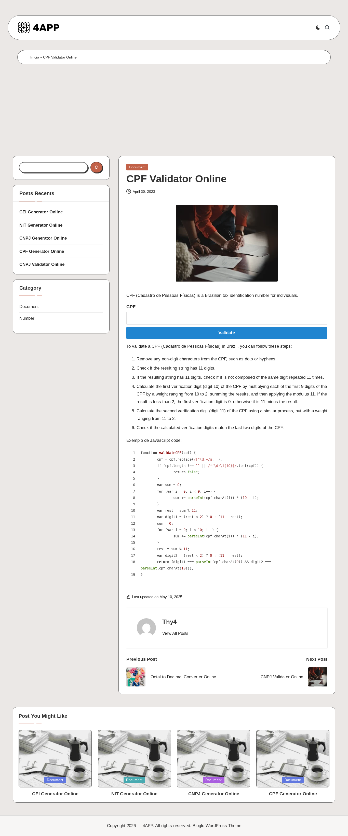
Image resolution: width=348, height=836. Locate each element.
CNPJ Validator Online (41, 264)
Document (137, 167)
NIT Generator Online (40, 225)
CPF (131, 306)
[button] (175, 633)
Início (34, 57)
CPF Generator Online (41, 251)
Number (26, 318)
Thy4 (169, 621)
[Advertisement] (174, 102)
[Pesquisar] (96, 167)
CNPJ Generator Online (43, 238)
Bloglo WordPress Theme (217, 825)
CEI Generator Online (41, 212)
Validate (226, 333)
